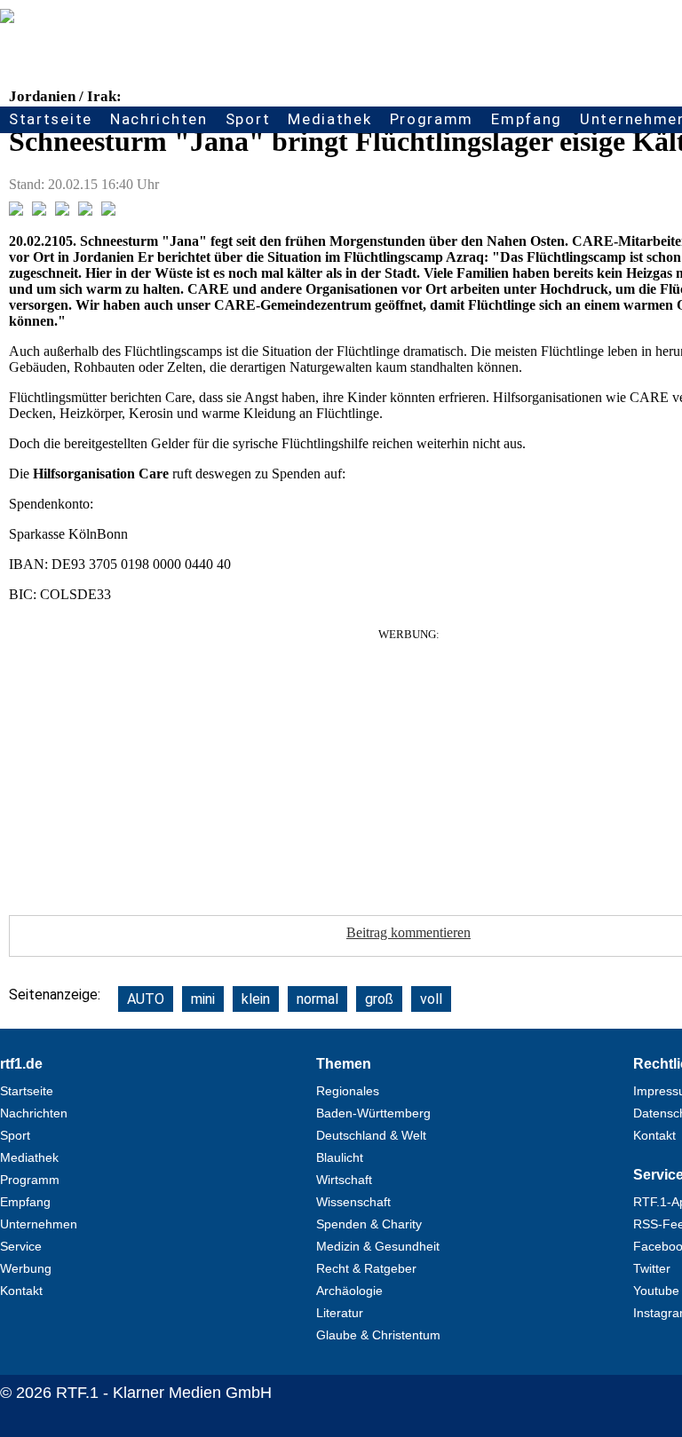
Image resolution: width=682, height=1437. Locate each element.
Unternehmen (38, 1224)
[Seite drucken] (108, 210)
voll (431, 999)
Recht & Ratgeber (366, 1268)
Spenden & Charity (369, 1224)
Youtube (656, 1290)
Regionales (347, 1091)
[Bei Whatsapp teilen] (62, 210)
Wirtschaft (344, 1179)
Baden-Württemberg (373, 1113)
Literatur (339, 1313)
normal (317, 999)
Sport (248, 119)
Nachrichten (159, 119)
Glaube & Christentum (378, 1335)
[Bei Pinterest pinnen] (85, 210)
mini (203, 999)
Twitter (651, 1268)
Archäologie (349, 1290)
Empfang (526, 119)
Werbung (26, 1268)
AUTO (145, 999)
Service (21, 1246)
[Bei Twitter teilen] (39, 210)
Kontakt (21, 1290)
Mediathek (329, 119)
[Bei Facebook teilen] (16, 210)
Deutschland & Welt (371, 1135)
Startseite (50, 119)
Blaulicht (339, 1157)
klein (256, 999)
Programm (432, 119)
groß (379, 999)
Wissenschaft (353, 1202)
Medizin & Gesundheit (378, 1246)
